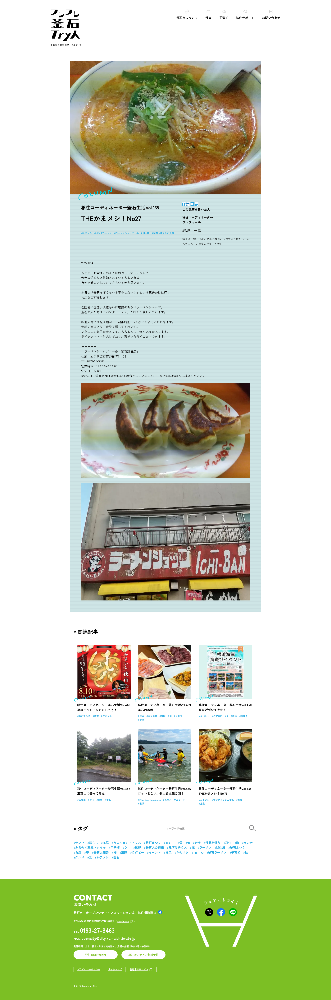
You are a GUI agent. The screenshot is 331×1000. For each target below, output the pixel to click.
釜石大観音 (101, 852)
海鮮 (106, 842)
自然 (100, 799)
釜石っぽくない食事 (163, 233)
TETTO (198, 852)
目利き (178, 716)
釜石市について (187, 17)
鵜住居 (220, 847)
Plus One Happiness (150, 799)
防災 (141, 719)
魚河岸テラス (178, 847)
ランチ (248, 842)
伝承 (141, 716)
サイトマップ (115, 969)
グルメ (79, 857)
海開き (244, 716)
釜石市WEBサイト (139, 969)
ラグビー (138, 852)
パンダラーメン (104, 233)
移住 (228, 842)
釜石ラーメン (217, 852)
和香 (240, 799)
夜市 (96, 716)
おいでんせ (84, 716)
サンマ (79, 842)
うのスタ (182, 852)
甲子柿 (115, 847)
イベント (204, 716)
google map (123, 921)
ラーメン (205, 847)
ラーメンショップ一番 (127, 233)
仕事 (208, 17)
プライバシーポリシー (88, 969)
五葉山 (82, 799)
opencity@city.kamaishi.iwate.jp (108, 938)
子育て (223, 17)
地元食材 (152, 716)
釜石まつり (153, 842)
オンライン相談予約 (146, 954)
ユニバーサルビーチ (175, 799)
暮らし (93, 842)
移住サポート (245, 17)
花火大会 (107, 716)
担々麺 (146, 233)
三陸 (124, 852)
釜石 (108, 799)
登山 (91, 799)
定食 (202, 803)
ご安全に (217, 716)
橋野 (138, 847)
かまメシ (87, 233)
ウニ (127, 847)
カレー (170, 842)
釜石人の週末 (155, 847)
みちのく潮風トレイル (90, 847)
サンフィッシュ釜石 (223, 799)
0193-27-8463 (97, 930)
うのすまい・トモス (127, 842)
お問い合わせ (271, 17)
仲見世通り (213, 842)
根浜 (234, 716)
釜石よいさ (237, 847)
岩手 (198, 842)
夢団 (163, 716)
